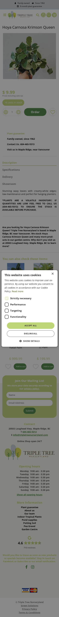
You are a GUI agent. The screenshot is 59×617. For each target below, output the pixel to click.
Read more (17, 291)
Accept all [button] (31, 325)
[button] (29, 341)
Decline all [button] (30, 333)
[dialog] (29, 308)
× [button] (52, 274)
